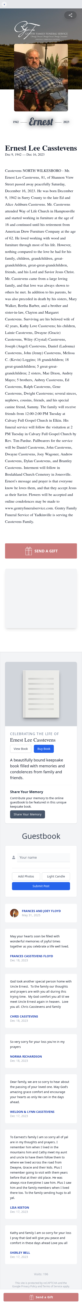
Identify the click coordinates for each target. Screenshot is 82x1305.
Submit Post (41, 886)
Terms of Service (52, 1286)
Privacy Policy (29, 1286)
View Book (21, 749)
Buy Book (43, 749)
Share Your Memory (27, 814)
